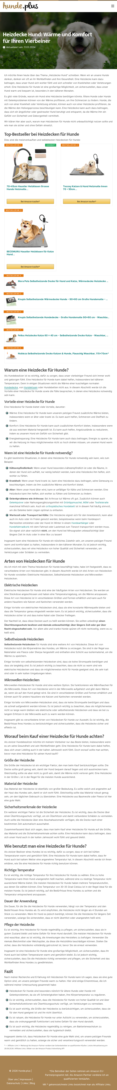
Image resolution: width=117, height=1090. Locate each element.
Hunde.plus (24, 1070)
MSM (85, 502)
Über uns (13, 1079)
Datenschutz (13, 1083)
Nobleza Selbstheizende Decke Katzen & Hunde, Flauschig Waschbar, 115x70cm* (63, 353)
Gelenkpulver (16, 502)
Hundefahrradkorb (19, 526)
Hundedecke (11, 387)
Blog (32, 1083)
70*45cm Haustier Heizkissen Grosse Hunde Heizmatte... (28, 188)
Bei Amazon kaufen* (30, 201)
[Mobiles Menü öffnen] (112, 6)
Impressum (26, 1079)
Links (25, 1083)
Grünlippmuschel (73, 502)
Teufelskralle (101, 502)
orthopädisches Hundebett (60, 506)
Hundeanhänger (79, 523)
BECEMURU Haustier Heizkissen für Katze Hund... (30, 253)
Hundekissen (31, 387)
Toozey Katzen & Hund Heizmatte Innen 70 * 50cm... (85, 188)
